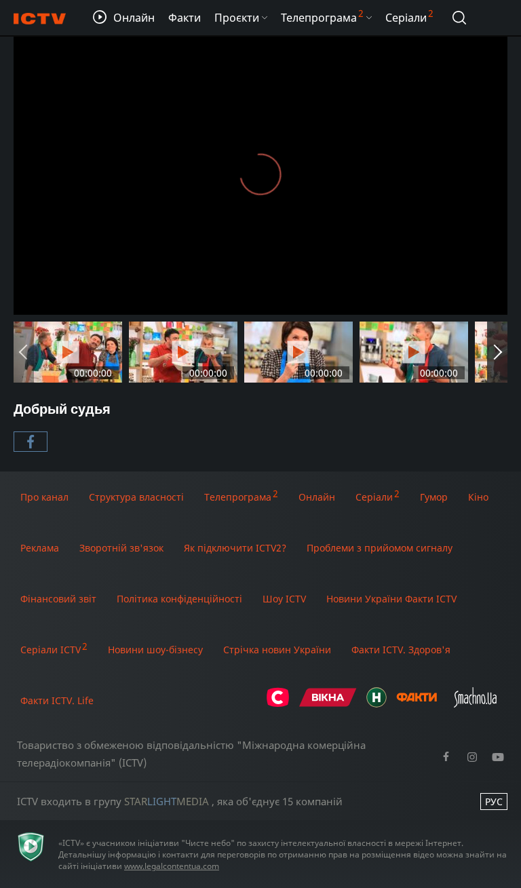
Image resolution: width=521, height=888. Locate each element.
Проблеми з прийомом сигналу (379, 547)
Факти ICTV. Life (57, 700)
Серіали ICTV (50, 649)
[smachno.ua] (475, 703)
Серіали (374, 496)
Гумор (434, 496)
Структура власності (136, 496)
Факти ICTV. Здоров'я (400, 649)
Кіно (478, 496)
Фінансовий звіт (58, 598)
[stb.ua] (278, 703)
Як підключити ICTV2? (235, 547)
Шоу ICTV (284, 598)
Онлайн (316, 496)
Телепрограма (237, 496)
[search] (459, 17)
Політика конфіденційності (179, 598)
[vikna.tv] (328, 703)
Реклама (39, 547)
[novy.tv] (376, 703)
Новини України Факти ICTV (391, 598)
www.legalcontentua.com (171, 866)
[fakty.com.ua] (416, 703)
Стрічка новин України (277, 649)
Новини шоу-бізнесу (155, 649)
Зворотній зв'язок (121, 547)
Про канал (44, 496)
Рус (494, 801)
